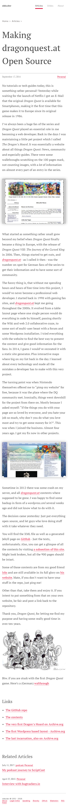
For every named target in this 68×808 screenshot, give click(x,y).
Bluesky (36, 801)
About (61, 5)
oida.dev (6, 5)
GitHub (25, 539)
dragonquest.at (11, 259)
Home (5, 21)
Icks (4, 572)
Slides (50, 5)
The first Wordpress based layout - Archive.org (35, 731)
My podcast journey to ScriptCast (23, 770)
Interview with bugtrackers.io (21, 784)
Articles (39, 5)
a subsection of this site (49, 549)
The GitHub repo (16, 710)
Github (44, 801)
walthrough (41, 683)
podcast (19, 765)
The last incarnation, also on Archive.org (32, 738)
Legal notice (15, 801)
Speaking (26, 801)
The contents (14, 717)
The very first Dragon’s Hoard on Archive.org (34, 724)
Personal (61, 76)
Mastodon (54, 801)
